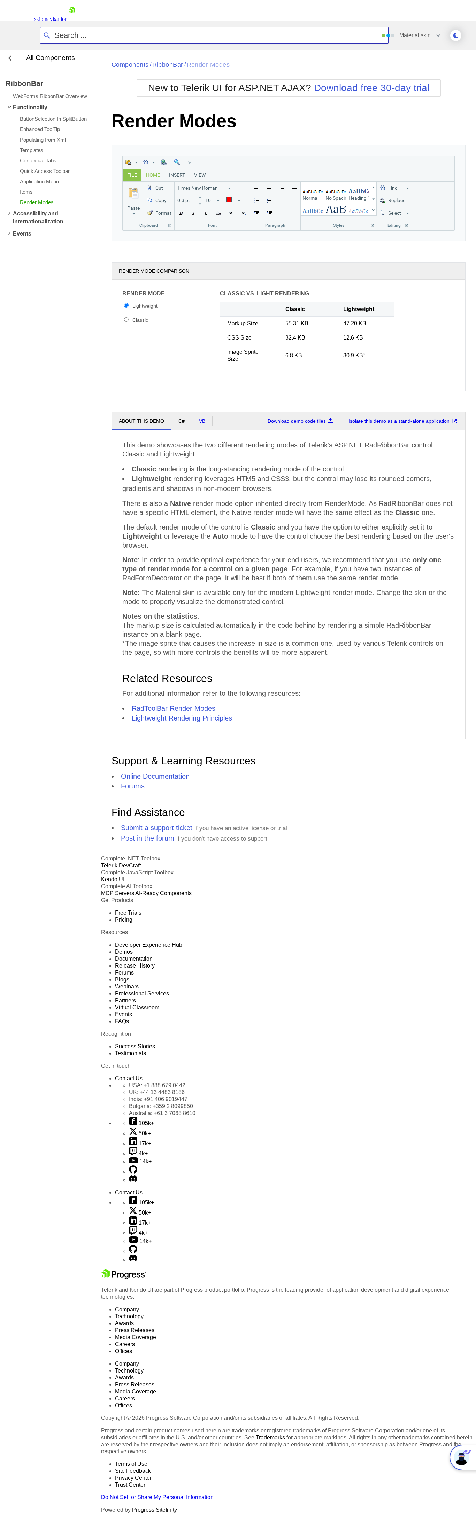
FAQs (122, 1021)
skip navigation (51, 19)
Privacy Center (133, 1478)
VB (202, 421)
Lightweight (145, 306)
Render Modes (208, 64)
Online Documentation (155, 776)
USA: (157, 1085)
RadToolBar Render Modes (173, 708)
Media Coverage (135, 1337)
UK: (157, 1092)
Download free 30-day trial (371, 87)
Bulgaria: (161, 1106)
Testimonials (130, 1053)
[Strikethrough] (218, 213)
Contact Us (129, 1078)
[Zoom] (177, 162)
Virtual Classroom (137, 1007)
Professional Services (142, 993)
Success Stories (135, 1046)
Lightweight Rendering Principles (182, 718)
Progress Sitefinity (154, 1510)
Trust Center (130, 1485)
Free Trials (128, 913)
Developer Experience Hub (148, 945)
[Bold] (181, 213)
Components (130, 64)
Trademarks (270, 1437)
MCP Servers (117, 893)
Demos (124, 952)
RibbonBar (167, 64)
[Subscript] (243, 213)
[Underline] (206, 213)
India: (158, 1099)
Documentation (134, 959)
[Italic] (193, 213)
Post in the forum (147, 838)
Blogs (122, 980)
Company (127, 1309)
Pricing (123, 920)
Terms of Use (131, 1464)
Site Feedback (133, 1471)
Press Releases (134, 1330)
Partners (125, 1000)
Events (123, 1014)
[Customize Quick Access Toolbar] (189, 162)
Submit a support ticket (156, 828)
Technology (129, 1316)
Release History (135, 966)
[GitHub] (133, 1172)
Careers (125, 1344)
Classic (140, 320)
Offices (123, 1351)
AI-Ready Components (163, 893)
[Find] (148, 162)
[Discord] (133, 1180)
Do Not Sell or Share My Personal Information (157, 1497)
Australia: (162, 1113)
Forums (133, 786)
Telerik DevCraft (121, 865)
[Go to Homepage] (72, 19)
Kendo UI (112, 879)
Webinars (127, 986)
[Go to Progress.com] (123, 1277)
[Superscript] (231, 213)
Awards (124, 1323)
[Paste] (131, 162)
